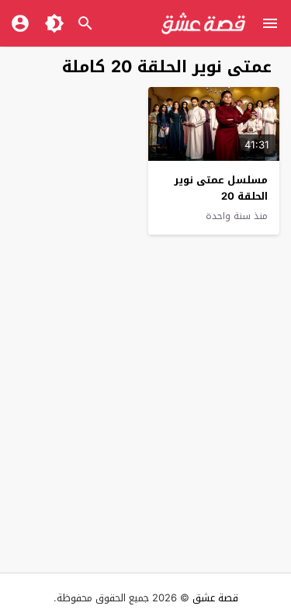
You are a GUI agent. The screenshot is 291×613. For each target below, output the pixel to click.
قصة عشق (215, 598)
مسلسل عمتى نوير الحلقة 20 (221, 188)
